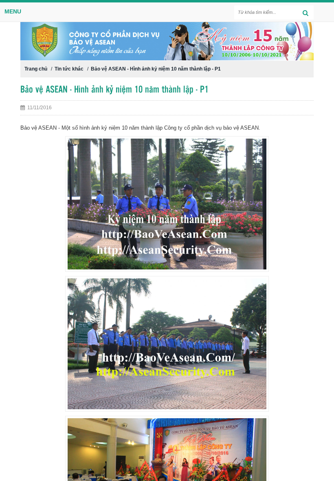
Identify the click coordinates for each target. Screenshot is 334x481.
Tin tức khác (69, 69)
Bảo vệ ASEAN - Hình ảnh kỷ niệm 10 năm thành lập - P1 (156, 69)
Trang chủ (35, 69)
